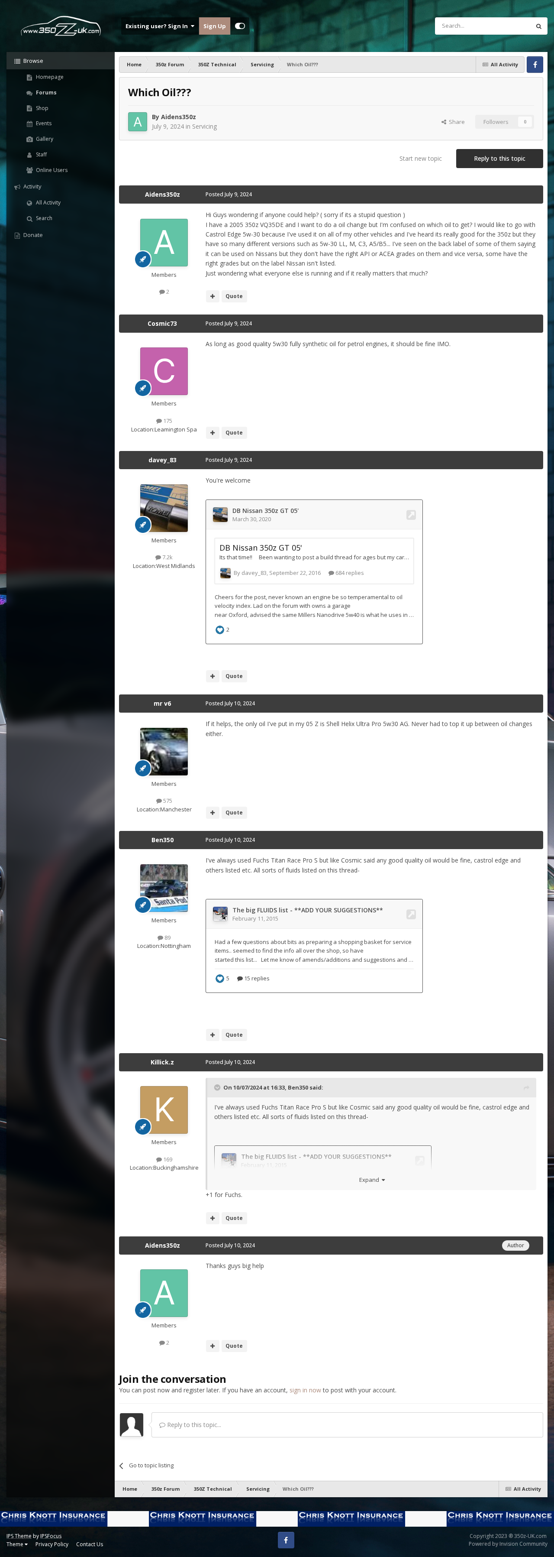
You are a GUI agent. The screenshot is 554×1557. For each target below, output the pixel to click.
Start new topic (420, 158)
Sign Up (214, 26)
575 (167, 800)
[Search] (539, 26)
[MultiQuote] (212, 296)
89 (167, 937)
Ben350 (162, 840)
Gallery (44, 139)
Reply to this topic (499, 158)
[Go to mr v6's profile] (164, 751)
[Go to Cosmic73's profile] (164, 371)
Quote (234, 296)
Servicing (204, 126)
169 (167, 1159)
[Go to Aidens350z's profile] (137, 121)
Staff (41, 154)
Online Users (51, 170)
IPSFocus (50, 1536)
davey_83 (162, 460)
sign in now (305, 1390)
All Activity (48, 202)
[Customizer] (240, 26)
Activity (32, 186)
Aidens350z (178, 117)
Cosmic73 (162, 323)
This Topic (506, 25)
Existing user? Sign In (158, 26)
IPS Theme (19, 1536)
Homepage (49, 77)
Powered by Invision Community (508, 1543)
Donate (32, 235)
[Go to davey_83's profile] (164, 508)
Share (455, 122)
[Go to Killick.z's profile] (164, 1110)
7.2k (167, 557)
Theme (15, 1544)
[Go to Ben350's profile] (164, 888)
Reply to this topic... (193, 1425)
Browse (32, 61)
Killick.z (162, 1062)
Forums (46, 92)
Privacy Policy (51, 1544)
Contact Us (89, 1544)
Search (43, 218)
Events (43, 123)
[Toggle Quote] (218, 1087)
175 (167, 421)
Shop (41, 108)
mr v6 (162, 703)
